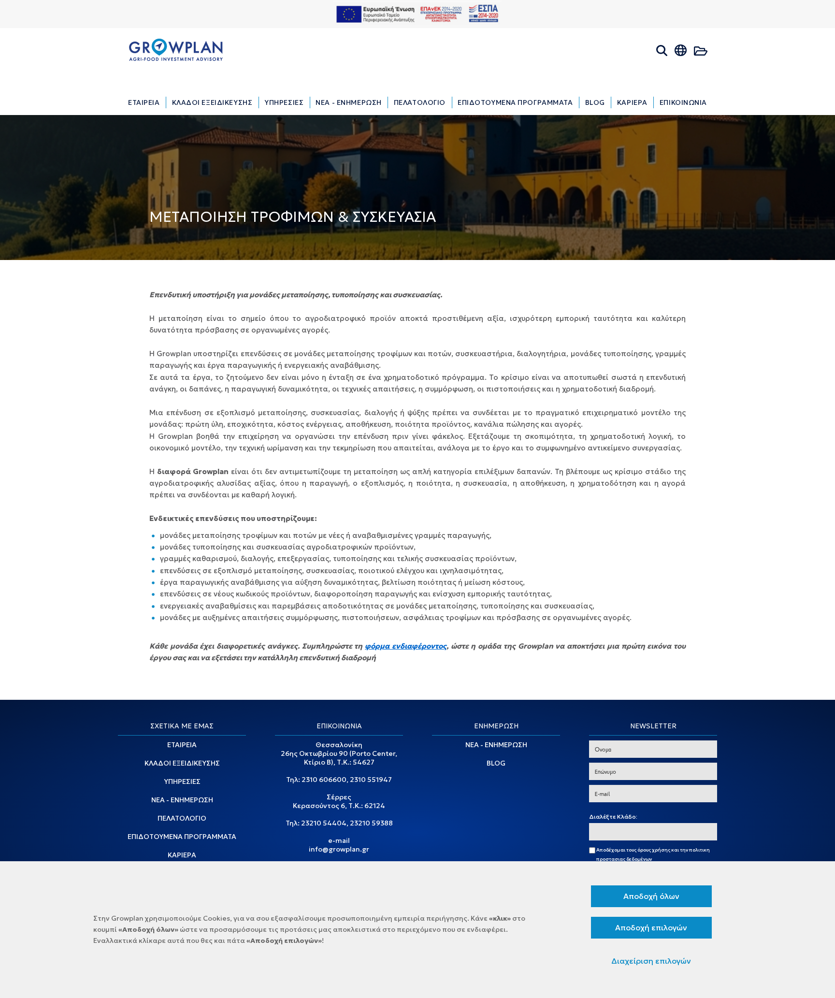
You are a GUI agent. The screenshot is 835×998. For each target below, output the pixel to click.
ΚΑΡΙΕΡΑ (182, 855)
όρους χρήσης (653, 850)
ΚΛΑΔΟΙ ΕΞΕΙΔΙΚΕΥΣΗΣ (182, 763)
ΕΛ (672, 63)
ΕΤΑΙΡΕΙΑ (182, 744)
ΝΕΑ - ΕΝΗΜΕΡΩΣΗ (182, 800)
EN (690, 63)
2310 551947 (371, 779)
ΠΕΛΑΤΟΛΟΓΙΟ (182, 818)
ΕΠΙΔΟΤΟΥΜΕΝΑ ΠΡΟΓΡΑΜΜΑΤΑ (182, 836)
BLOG (496, 763)
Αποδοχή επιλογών (651, 927)
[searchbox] (594, 832)
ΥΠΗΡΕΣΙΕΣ (182, 781)
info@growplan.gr (339, 849)
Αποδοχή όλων (651, 896)
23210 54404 (323, 823)
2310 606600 (324, 779)
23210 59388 (371, 823)
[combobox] (653, 831)
